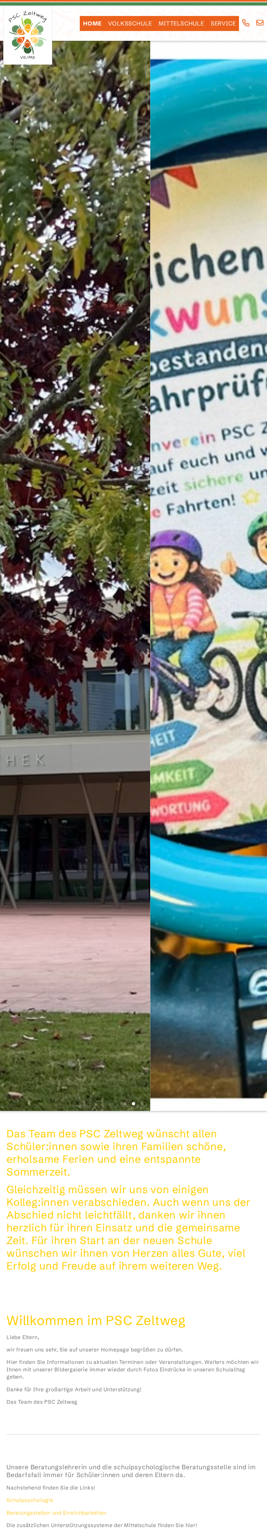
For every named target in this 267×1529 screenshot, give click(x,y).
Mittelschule (181, 23)
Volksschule (130, 23)
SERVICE (223, 23)
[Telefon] (246, 23)
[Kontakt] (260, 23)
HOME (92, 23)
